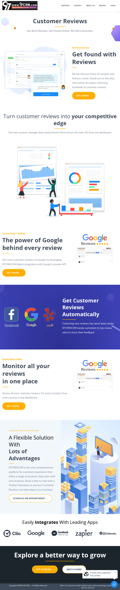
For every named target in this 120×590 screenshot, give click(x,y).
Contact (78, 5)
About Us (90, 5)
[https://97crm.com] (20, 5)
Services (65, 5)
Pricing (102, 5)
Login (112, 5)
